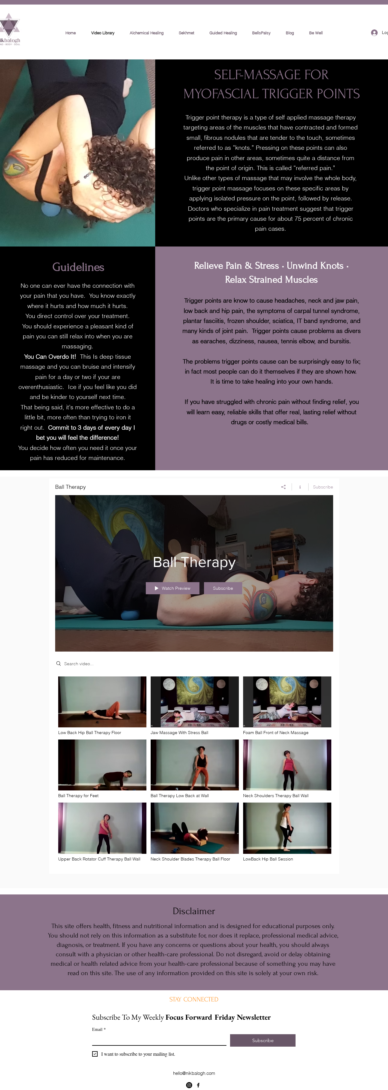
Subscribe (323, 487)
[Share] (283, 487)
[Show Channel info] (300, 487)
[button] (223, 32)
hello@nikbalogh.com (194, 1073)
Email (99, 1029)
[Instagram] (189, 1085)
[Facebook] (198, 1085)
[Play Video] (102, 706)
